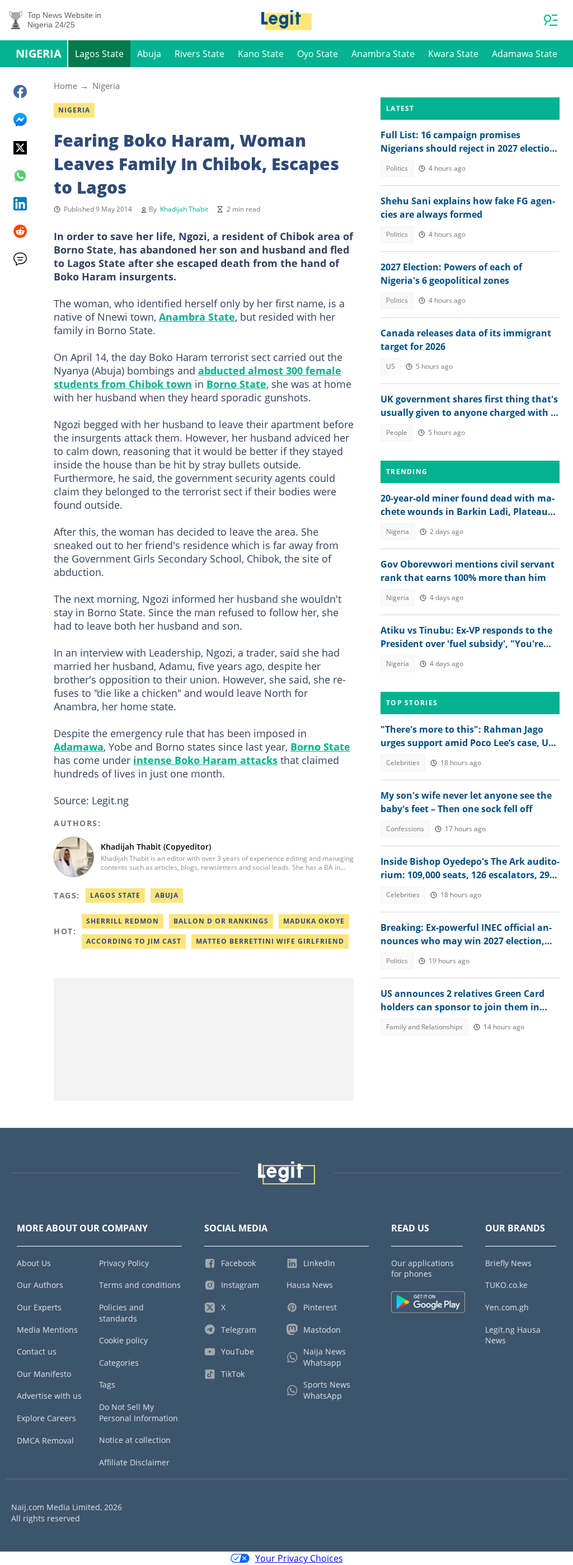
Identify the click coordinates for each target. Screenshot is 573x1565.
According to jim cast (133, 941)
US (390, 366)
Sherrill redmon (122, 921)
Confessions (405, 828)
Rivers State (199, 54)
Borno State (236, 384)
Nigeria (39, 53)
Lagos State (99, 54)
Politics (397, 168)
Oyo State (317, 54)
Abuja (149, 54)
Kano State (261, 54)
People (396, 432)
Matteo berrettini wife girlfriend (270, 941)
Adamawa (79, 746)
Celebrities (403, 762)
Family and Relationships (424, 1027)
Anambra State (383, 54)
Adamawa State (524, 54)
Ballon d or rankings (221, 921)
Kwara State (453, 54)
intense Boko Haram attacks (205, 760)
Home (65, 85)
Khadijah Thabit (184, 209)
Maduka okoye (314, 921)
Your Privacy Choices (299, 1558)
